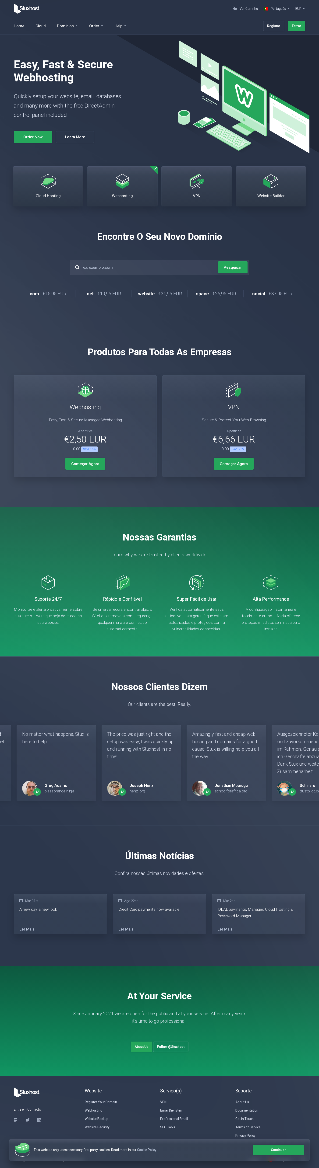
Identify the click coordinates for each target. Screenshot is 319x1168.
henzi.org (137, 791)
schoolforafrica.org (231, 791)
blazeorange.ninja (59, 791)
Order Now (33, 137)
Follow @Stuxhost (170, 1047)
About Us (141, 1047)
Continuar (278, 1150)
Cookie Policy (146, 1150)
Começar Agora (85, 463)
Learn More (75, 137)
